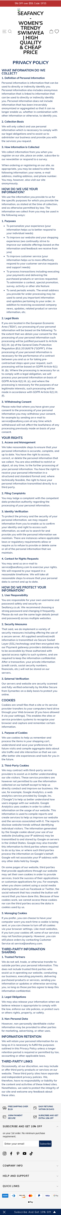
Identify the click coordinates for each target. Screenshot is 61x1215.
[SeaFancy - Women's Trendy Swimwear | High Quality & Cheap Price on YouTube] (24, 1153)
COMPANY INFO (13, 1165)
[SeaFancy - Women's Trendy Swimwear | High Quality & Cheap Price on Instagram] (4, 1153)
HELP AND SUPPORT (16, 1175)
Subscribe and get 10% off (22, 1126)
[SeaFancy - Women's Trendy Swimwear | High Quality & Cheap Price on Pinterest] (18, 1153)
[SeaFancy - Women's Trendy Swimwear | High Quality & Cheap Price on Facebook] (11, 1153)
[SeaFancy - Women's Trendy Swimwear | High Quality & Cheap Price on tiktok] (31, 1153)
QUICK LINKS (11, 1186)
